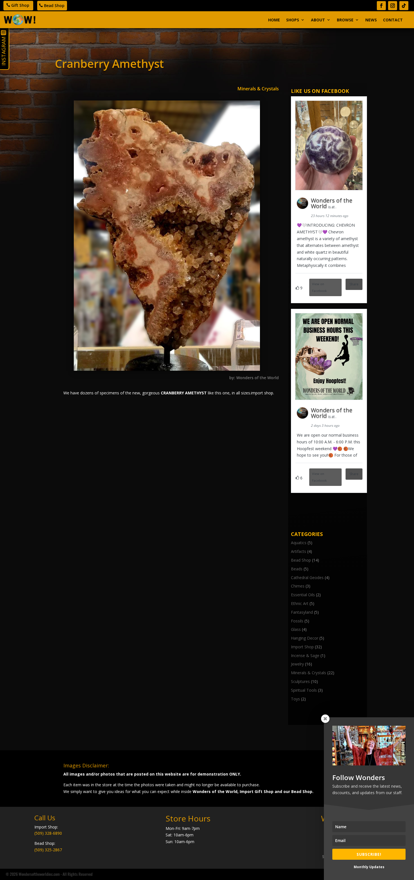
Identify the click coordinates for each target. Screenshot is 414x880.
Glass (296, 629)
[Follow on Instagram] (392, 5)
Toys (295, 699)
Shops (292, 20)
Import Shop (302, 646)
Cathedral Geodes (307, 577)
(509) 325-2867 (48, 849)
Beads (296, 568)
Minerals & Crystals (258, 89)
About (318, 20)
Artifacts (298, 551)
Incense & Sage (305, 655)
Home (274, 20)
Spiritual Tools (304, 690)
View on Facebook (319, 287)
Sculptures (300, 681)
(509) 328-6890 (48, 833)
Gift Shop (20, 5)
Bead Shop (54, 5)
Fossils (297, 621)
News (371, 20)
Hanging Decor (304, 638)
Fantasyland (302, 612)
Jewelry (297, 664)
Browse (345, 20)
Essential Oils (303, 594)
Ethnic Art (299, 603)
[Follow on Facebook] (381, 5)
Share (354, 284)
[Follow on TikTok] (403, 5)
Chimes (297, 586)
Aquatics (298, 542)
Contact (393, 20)
